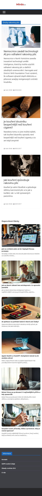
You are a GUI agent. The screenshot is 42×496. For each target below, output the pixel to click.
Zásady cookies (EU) (9, 468)
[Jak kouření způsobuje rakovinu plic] (21, 165)
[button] (4, 12)
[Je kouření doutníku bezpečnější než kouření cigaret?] (21, 107)
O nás (4, 473)
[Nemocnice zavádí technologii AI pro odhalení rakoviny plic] (21, 37)
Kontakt (4, 459)
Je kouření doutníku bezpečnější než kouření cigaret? (18, 124)
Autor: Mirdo (8, 90)
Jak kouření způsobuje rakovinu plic (16, 181)
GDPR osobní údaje (8, 464)
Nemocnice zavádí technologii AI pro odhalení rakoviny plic (21, 53)
